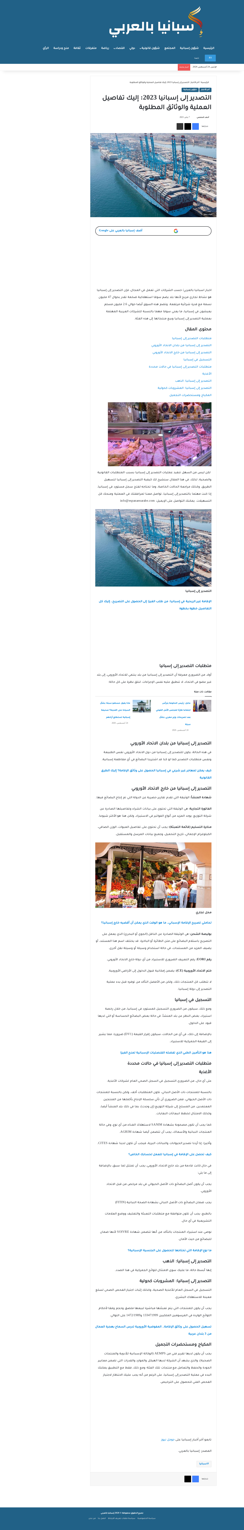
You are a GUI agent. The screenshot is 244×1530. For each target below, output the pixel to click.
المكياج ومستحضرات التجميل (190, 395)
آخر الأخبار (195, 83)
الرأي (46, 48)
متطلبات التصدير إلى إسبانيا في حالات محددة (180, 367)
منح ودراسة (61, 48)
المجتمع (169, 48)
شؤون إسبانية (189, 48)
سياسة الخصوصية (146, 1519)
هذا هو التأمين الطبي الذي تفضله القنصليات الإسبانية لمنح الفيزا (165, 1053)
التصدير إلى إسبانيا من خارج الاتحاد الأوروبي (182, 352)
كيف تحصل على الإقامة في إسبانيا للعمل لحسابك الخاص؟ (169, 1154)
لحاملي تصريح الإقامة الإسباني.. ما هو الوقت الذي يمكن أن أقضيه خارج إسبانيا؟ (156, 923)
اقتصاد (120, 48)
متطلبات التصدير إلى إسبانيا (191, 338)
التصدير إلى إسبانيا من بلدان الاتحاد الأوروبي (181, 345)
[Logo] (157, 21)
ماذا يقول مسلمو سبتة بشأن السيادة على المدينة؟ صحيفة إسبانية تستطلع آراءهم (115, 710)
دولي (132, 48)
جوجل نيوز (167, 1440)
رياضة (105, 48)
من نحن (92, 1519)
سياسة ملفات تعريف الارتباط (121, 1519)
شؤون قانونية (151, 48)
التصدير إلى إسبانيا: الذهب (193, 381)
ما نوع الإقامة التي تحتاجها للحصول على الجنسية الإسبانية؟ (169, 1250)
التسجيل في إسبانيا (197, 360)
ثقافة (77, 48)
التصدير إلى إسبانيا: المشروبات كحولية (184, 388)
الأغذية (206, 374)
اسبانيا (203, 1464)
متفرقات (91, 48)
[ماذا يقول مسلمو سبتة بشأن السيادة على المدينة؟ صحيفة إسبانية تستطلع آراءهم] (142, 706)
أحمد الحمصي (203, 117)
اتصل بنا (102, 1519)
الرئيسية (208, 48)
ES (210, 58)
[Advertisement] (153, 264)
